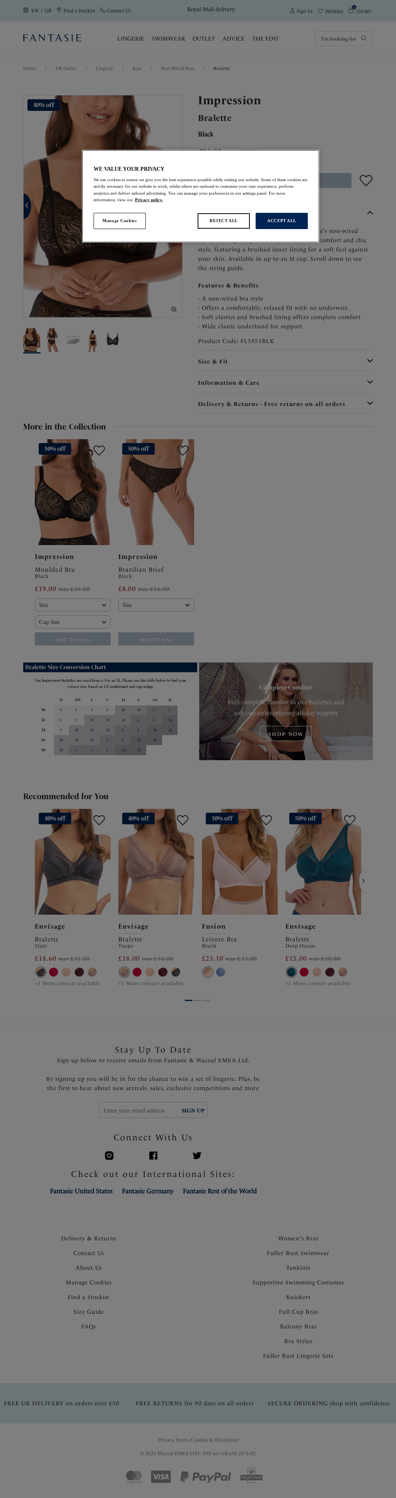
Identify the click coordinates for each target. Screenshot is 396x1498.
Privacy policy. (149, 199)
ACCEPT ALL (281, 220)
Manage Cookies (119, 220)
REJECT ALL (224, 220)
